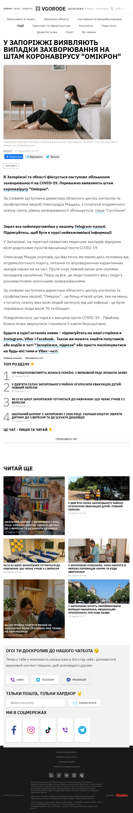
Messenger (79, 679)
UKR (118, 8)
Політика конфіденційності (66, 766)
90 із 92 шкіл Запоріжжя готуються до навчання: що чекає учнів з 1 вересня (68, 400)
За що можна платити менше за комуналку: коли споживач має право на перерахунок (33, 628)
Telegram (48, 679)
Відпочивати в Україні (21, 19)
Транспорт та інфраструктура (51, 25)
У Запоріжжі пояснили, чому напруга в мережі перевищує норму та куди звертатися (97, 568)
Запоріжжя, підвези (55, 344)
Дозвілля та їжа (47, 32)
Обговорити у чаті (34, 358)
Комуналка (86, 25)
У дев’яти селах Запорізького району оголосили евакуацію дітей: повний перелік (67, 386)
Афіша (17, 9)
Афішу (90, 8)
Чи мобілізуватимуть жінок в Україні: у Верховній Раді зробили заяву (69, 373)
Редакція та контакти (66, 757)
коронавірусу (15, 188)
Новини (7, 9)
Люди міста (108, 25)
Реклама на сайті (67, 761)
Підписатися (87, 702)
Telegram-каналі (90, 226)
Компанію (103, 8)
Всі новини (89, 32)
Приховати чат (66, 439)
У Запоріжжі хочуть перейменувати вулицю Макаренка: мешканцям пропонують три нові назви (94, 609)
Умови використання (66, 752)
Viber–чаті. (48, 350)
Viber (29, 338)
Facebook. (46, 338)
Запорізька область (56, 19)
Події (20, 25)
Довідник (27, 9)
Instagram (12, 338)
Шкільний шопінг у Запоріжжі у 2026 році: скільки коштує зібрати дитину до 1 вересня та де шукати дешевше (67, 415)
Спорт (69, 32)
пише (100, 210)
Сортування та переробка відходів (99, 19)
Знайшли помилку (12, 358)
